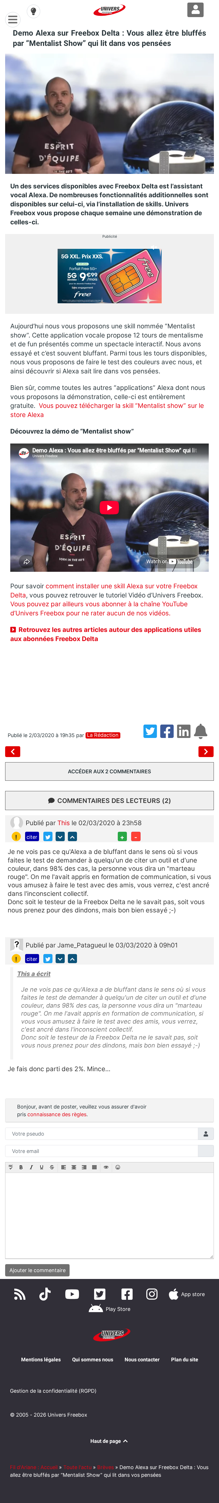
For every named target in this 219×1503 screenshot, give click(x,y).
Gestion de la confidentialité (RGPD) (53, 1391)
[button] (11, 1168)
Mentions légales (41, 1359)
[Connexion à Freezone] (195, 10)
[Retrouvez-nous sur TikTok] (46, 1294)
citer (32, 837)
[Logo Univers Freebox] (109, 10)
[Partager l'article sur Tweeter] (151, 735)
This (64, 823)
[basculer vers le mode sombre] (33, 11)
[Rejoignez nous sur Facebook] (128, 1294)
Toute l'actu (77, 1467)
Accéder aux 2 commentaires (109, 771)
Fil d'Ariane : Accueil (34, 1467)
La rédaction (103, 735)
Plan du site (184, 1359)
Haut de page (106, 1441)
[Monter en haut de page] (72, 836)
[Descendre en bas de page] (60, 836)
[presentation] (10, 1168)
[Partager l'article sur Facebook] (168, 735)
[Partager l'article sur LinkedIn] (185, 735)
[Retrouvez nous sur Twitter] (101, 1294)
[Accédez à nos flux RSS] (21, 1294)
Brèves (105, 1467)
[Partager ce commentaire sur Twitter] (47, 836)
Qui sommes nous (92, 1359)
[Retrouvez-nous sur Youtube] (73, 1294)
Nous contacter (142, 1359)
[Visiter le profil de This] (16, 822)
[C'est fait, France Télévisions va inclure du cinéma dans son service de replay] (206, 751)
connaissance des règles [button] (56, 1114)
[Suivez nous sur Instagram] (153, 1294)
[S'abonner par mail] (201, 735)
